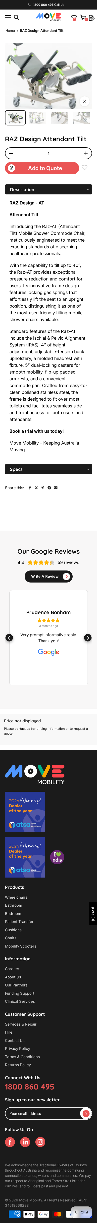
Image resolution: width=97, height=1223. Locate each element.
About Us (13, 977)
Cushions (13, 929)
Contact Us (15, 1040)
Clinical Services (20, 1001)
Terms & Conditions (22, 1056)
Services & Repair (21, 1024)
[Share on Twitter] (36, 488)
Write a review (45, 576)
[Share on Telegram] (49, 488)
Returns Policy (18, 1064)
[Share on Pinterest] (43, 488)
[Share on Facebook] (30, 488)
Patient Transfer (19, 921)
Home (10, 30)
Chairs (10, 938)
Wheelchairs (16, 897)
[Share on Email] (56, 488)
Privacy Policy (17, 1048)
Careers (12, 968)
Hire (8, 1032)
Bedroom (13, 913)
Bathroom (13, 905)
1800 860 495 (29, 1087)
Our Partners (16, 985)
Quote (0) (93, 913)
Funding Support (19, 993)
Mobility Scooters (20, 946)
